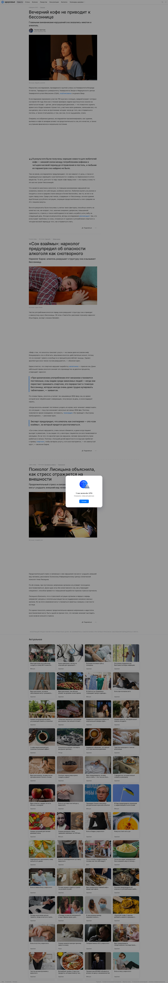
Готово (84, 501)
